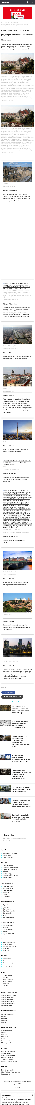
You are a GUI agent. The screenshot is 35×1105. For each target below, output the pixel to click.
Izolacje (5, 872)
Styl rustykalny (7, 913)
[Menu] (32, 2)
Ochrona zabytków (7, 1057)
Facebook (17, 1087)
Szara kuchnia (7, 961)
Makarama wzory (8, 888)
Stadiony (4, 1018)
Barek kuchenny (8, 979)
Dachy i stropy (7, 874)
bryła (2, 22)
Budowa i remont (16, 1081)
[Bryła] (5, 2)
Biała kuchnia (7, 959)
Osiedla (3, 1016)
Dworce (3, 1022)
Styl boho (6, 905)
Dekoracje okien (8, 890)
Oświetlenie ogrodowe (10, 853)
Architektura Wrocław (8, 999)
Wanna (5, 894)
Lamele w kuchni (8, 967)
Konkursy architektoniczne (9, 1061)
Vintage (5, 927)
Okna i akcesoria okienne (10, 876)
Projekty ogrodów (8, 857)
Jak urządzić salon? (9, 942)
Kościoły (4, 1035)
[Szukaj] (27, 2)
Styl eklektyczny (8, 925)
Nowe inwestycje (6, 1041)
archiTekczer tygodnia (8, 1051)
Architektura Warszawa (8, 995)
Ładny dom (7, 1081)
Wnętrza (29, 1081)
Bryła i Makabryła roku (8, 1055)
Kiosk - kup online (17, 10)
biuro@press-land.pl (7, 1070)
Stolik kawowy (7, 981)
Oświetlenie (6, 896)
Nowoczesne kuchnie (9, 965)
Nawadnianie (7, 855)
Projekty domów (8, 866)
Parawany (6, 983)
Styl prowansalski (8, 917)
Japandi (5, 932)
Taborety (5, 985)
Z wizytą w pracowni (7, 1059)
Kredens (5, 977)
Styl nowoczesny (8, 934)
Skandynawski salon (9, 946)
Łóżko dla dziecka (8, 975)
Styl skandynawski (9, 911)
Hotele (3, 1039)
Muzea (3, 1033)
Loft (4, 915)
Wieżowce (4, 1037)
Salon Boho (6, 948)
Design (13, 1084)
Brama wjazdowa (8, 878)
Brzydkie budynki (6, 1006)
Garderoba (6, 892)
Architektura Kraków (7, 997)
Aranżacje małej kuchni (10, 963)
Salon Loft (6, 950)
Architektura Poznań (7, 1001)
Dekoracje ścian (8, 886)
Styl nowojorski (7, 930)
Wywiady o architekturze (9, 1043)
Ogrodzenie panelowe (10, 870)
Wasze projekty (6, 1053)
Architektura (19, 1084)
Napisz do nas (5, 1074)
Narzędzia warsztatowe (10, 868)
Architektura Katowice (8, 1003)
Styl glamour (7, 909)
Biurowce (4, 1020)
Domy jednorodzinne (7, 1014)
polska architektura (12, 22)
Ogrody (24, 1081)
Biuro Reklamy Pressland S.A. (10, 1072)
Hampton (6, 907)
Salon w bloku (7, 944)
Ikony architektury (6, 1031)
